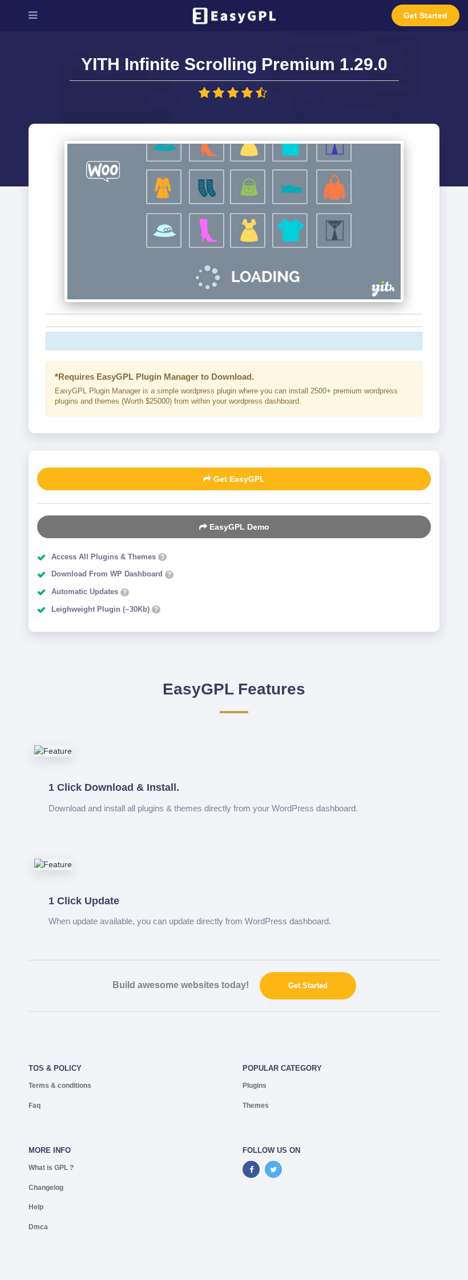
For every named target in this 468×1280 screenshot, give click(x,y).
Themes (256, 1106)
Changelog (46, 1188)
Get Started (425, 15)
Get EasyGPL (238, 478)
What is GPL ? (51, 1168)
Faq (35, 1106)
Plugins (255, 1086)
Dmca (38, 1227)
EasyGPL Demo (238, 526)
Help (36, 1207)
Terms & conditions (60, 1086)
